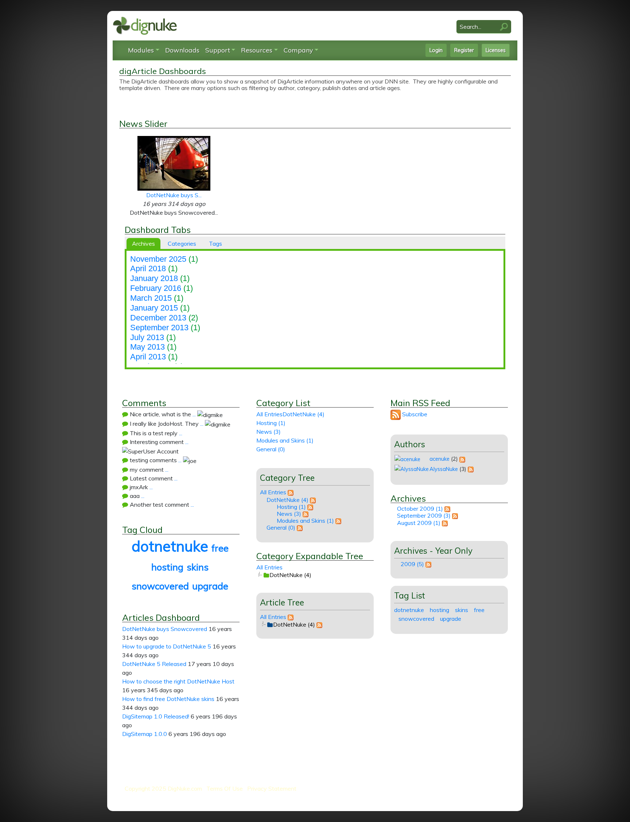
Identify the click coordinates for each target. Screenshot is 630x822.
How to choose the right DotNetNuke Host (178, 681)
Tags (215, 243)
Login (436, 50)
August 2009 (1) (418, 522)
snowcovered (160, 586)
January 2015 (154, 307)
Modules (141, 50)
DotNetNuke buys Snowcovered (164, 628)
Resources (256, 50)
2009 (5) (412, 564)
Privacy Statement (271, 788)
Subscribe (414, 414)
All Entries (269, 414)
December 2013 (158, 317)
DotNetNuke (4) (303, 414)
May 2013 (147, 346)
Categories (182, 243)
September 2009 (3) (424, 515)
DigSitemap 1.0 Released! (155, 716)
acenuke (439, 458)
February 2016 (155, 288)
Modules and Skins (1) (285, 440)
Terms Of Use (224, 788)
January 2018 (154, 278)
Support (217, 50)
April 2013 (148, 356)
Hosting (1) (270, 422)
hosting (167, 567)
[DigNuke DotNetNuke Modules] (145, 25)
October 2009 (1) (420, 508)
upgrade (210, 586)
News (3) (268, 431)
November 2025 (158, 259)
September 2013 (159, 327)
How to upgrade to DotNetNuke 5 (166, 646)
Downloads (182, 50)
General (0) (270, 449)
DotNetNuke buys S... (174, 195)
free (220, 548)
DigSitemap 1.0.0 (144, 733)
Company (298, 50)
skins (198, 567)
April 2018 (148, 268)
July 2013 (147, 337)
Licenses (496, 50)
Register (464, 50)
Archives (143, 243)
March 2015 (151, 298)
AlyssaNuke (443, 468)
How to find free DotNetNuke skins (168, 698)
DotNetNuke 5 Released (154, 663)
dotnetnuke (170, 546)
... (194, 414)
